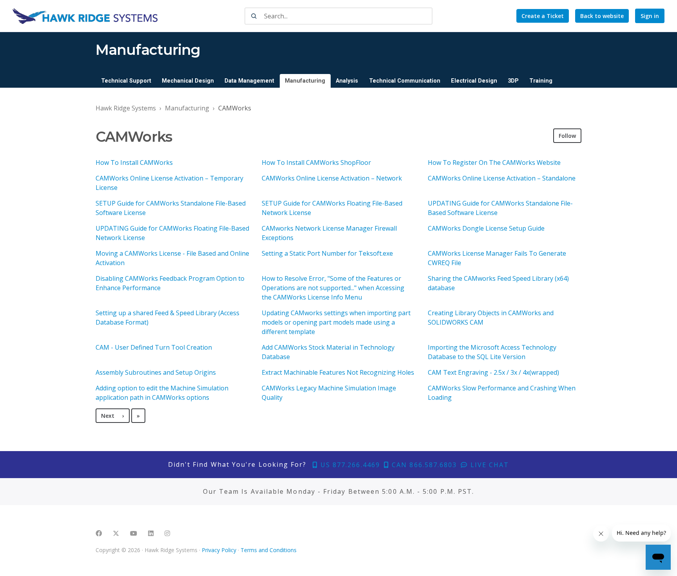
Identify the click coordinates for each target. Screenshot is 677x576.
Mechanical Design (188, 81)
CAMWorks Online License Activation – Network (332, 178)
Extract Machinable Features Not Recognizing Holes (338, 372)
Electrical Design (474, 81)
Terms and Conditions (269, 550)
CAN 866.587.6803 (423, 464)
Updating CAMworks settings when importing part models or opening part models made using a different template (336, 322)
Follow (567, 135)
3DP (513, 81)
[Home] (85, 16)
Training (540, 81)
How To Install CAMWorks (134, 162)
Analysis (347, 81)
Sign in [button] (650, 16)
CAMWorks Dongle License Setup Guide (486, 228)
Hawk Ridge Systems (126, 108)
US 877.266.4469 (349, 464)
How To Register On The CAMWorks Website (494, 162)
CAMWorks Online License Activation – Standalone (502, 178)
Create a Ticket (542, 16)
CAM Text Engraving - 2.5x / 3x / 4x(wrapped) (493, 372)
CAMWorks (234, 108)
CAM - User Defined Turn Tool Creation (154, 347)
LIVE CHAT (488, 464)
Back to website (602, 16)
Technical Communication (404, 81)
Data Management (249, 81)
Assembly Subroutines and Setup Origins (156, 372)
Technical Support (126, 81)
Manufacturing (305, 81)
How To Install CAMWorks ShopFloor (316, 162)
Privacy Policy (219, 550)
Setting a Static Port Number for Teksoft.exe (327, 253)
